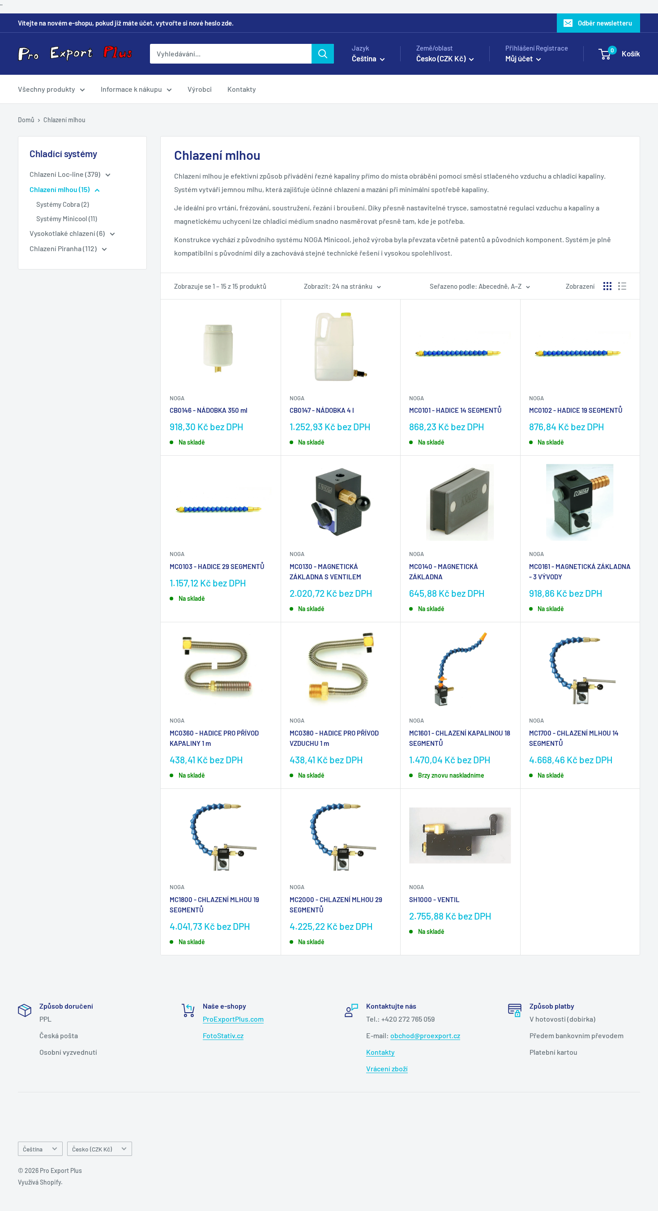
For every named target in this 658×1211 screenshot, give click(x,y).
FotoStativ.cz (223, 1035)
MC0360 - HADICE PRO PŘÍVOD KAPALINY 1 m (214, 738)
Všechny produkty (46, 89)
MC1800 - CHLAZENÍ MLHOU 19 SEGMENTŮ (214, 904)
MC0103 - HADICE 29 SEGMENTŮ (217, 566)
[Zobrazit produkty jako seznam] (622, 286)
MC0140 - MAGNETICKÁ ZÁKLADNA (443, 571)
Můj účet (519, 58)
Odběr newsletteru (605, 23)
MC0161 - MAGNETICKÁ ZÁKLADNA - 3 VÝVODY (580, 571)
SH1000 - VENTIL (434, 899)
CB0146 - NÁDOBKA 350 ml (209, 410)
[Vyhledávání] (323, 54)
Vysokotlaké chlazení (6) (68, 233)
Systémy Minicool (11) (66, 218)
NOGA (177, 398)
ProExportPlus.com (233, 1018)
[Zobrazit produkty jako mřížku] (607, 286)
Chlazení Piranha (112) (64, 248)
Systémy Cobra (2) (62, 204)
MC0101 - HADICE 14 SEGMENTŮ (455, 410)
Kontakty (241, 89)
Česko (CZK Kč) (92, 1149)
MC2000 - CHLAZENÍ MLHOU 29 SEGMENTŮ (336, 904)
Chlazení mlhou (64, 120)
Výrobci (200, 89)
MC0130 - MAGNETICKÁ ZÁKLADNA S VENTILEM (325, 571)
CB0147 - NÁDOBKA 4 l (322, 410)
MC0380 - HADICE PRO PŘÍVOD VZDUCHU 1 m (334, 738)
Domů (26, 120)
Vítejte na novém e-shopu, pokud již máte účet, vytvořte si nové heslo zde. (126, 23)
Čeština (33, 1149)
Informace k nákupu (131, 89)
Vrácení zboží (387, 1068)
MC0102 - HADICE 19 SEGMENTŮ (576, 410)
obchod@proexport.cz (425, 1035)
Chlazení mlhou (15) (60, 189)
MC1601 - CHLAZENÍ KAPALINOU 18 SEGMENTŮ (459, 738)
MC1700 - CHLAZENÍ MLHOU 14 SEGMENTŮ (574, 738)
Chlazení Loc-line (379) (66, 174)
